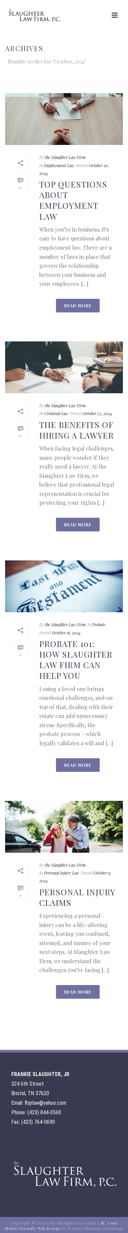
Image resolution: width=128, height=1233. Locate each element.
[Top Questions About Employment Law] (64, 119)
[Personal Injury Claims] (64, 827)
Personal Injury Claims (77, 897)
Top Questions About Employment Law (73, 200)
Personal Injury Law (61, 873)
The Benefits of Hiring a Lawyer (76, 430)
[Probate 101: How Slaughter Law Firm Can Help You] (64, 586)
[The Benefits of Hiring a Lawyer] (64, 367)
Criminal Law (56, 413)
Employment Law (59, 165)
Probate (98, 624)
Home (30, 79)
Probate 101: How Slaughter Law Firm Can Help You (76, 659)
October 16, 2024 (66, 632)
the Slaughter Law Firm (65, 157)
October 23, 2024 (97, 413)
